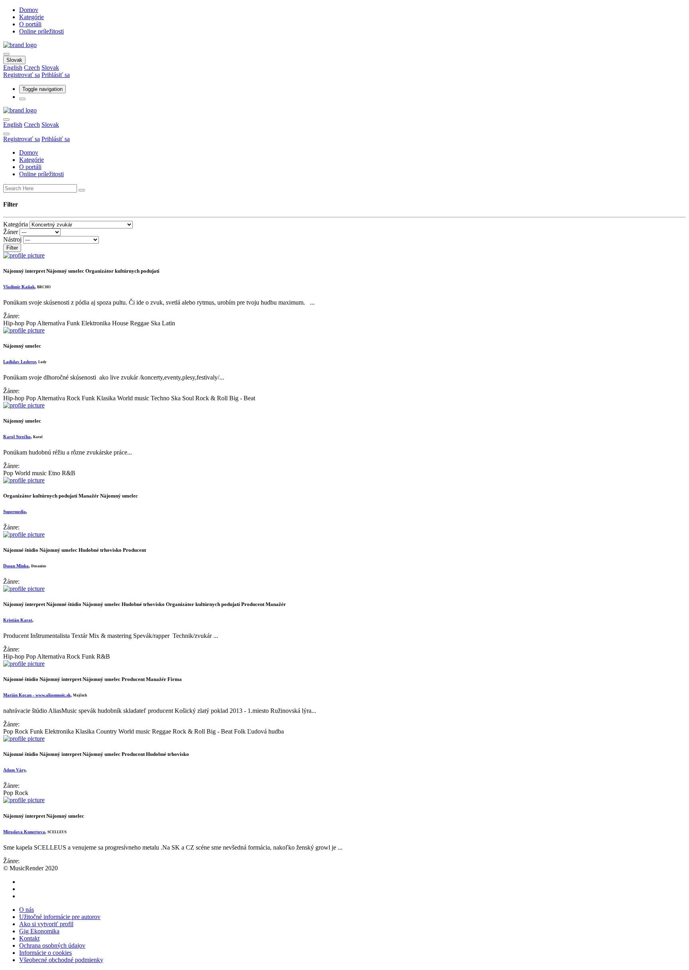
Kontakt (29, 938)
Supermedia (14, 511)
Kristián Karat (17, 620)
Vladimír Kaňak (19, 286)
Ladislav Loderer (19, 361)
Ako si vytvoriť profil (46, 924)
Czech (32, 67)
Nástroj (12, 239)
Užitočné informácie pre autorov (59, 916)
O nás (26, 909)
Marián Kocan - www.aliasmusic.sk (37, 695)
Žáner (10, 231)
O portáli (30, 24)
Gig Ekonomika (39, 931)
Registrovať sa (21, 74)
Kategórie (31, 17)
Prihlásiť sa (55, 74)
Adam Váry (14, 769)
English (12, 67)
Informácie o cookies (45, 952)
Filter (12, 248)
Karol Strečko (17, 436)
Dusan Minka (16, 565)
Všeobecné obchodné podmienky (61, 959)
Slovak (14, 60)
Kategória (15, 224)
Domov (28, 9)
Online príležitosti (41, 31)
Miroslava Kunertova (24, 831)
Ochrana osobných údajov (52, 945)
